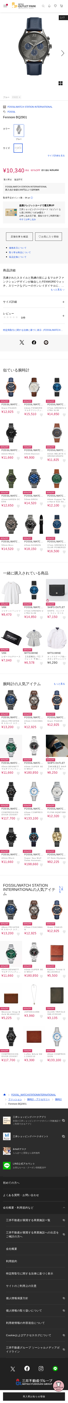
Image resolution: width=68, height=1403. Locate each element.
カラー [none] (6, 128)
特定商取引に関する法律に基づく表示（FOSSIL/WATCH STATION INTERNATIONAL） (31, 330)
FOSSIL (11, 112)
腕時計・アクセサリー (38, 1099)
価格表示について (17, 248)
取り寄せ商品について (20, 252)
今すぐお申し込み (27, 219)
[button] (34, 53)
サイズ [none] (6, 148)
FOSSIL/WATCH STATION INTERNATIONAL (30, 107)
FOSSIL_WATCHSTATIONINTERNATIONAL (33, 1094)
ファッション (15, 1099)
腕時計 (58, 1099)
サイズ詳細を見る (56, 155)
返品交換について (17, 257)
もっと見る (56, 289)
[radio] (19, 132)
